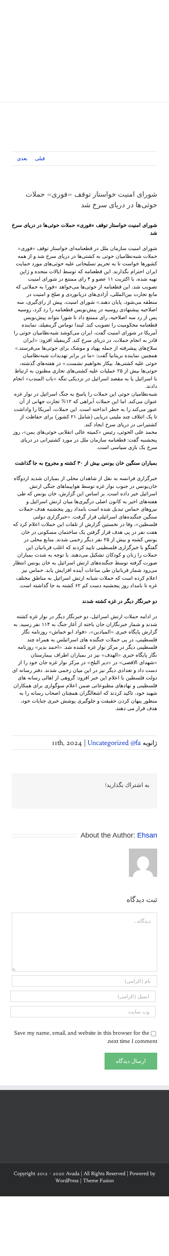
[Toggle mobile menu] (154, 12)
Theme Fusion (98, 1180)
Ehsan (147, 835)
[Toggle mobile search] (140, 12)
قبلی (40, 158)
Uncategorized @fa (114, 743)
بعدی (22, 158)
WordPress (67, 1180)
